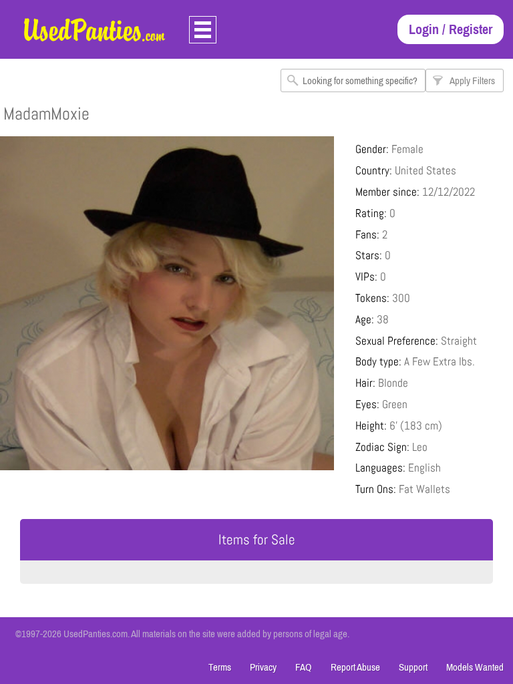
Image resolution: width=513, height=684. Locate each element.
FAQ (303, 667)
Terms (219, 667)
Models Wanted (475, 667)
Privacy (263, 667)
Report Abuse (355, 667)
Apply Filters (472, 80)
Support (413, 667)
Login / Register (450, 29)
